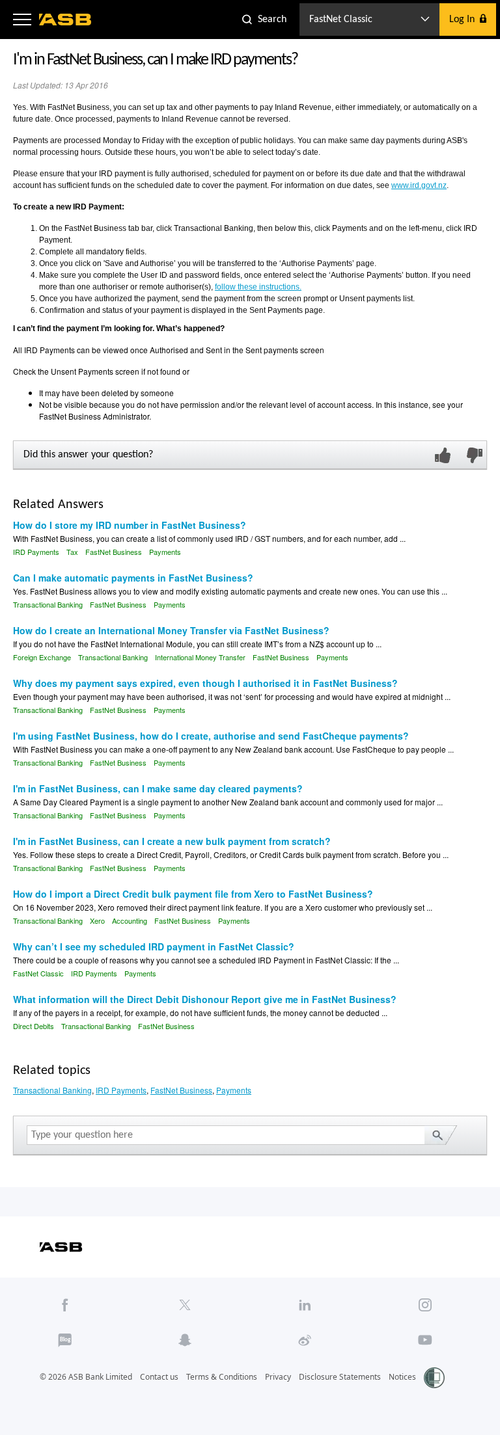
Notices (402, 1376)
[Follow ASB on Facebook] (65, 1305)
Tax (72, 551)
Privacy (278, 1376)
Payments (165, 551)
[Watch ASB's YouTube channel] (425, 1340)
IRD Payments (36, 551)
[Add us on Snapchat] (185, 1340)
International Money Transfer (200, 657)
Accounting (129, 920)
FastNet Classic (38, 973)
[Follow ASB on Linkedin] (305, 1305)
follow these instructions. (258, 286)
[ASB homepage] (65, 19)
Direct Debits (33, 1026)
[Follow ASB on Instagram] (425, 1305)
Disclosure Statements (340, 1376)
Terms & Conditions (221, 1376)
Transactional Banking (48, 604)
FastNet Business (113, 551)
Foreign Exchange (42, 657)
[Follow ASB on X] (185, 1305)
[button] (22, 19)
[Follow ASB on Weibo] (305, 1340)
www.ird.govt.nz (419, 185)
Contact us (159, 1376)
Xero (97, 920)
